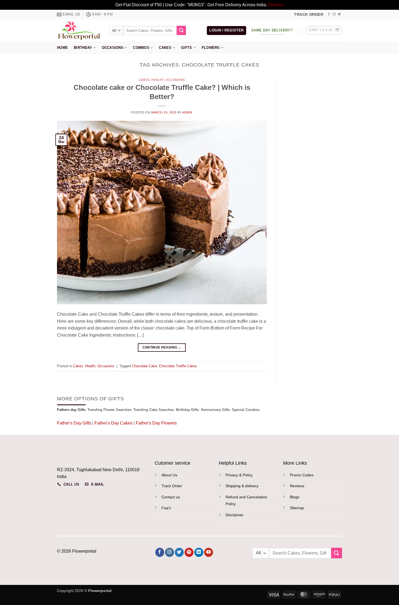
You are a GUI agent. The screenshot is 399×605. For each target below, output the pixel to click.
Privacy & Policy (239, 475)
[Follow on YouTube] (208, 552)
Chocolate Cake (144, 366)
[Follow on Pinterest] (189, 552)
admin (187, 112)
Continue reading (162, 347)
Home (62, 48)
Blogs (294, 497)
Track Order (172, 486)
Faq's (166, 508)
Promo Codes (302, 475)
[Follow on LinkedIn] (198, 552)
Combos (141, 48)
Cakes (165, 48)
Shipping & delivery (242, 486)
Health (157, 79)
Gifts (186, 48)
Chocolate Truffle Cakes (178, 366)
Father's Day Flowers (156, 423)
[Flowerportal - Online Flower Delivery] (79, 30)
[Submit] (181, 30)
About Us (169, 475)
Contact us (171, 497)
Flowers (211, 48)
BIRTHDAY (83, 48)
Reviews (297, 486)
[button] (226, 30)
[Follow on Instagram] (334, 14)
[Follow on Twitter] (339, 14)
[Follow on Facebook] (329, 14)
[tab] (71, 409)
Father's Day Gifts (74, 423)
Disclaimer (234, 515)
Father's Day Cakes (113, 423)
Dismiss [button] (276, 4)
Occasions (112, 48)
